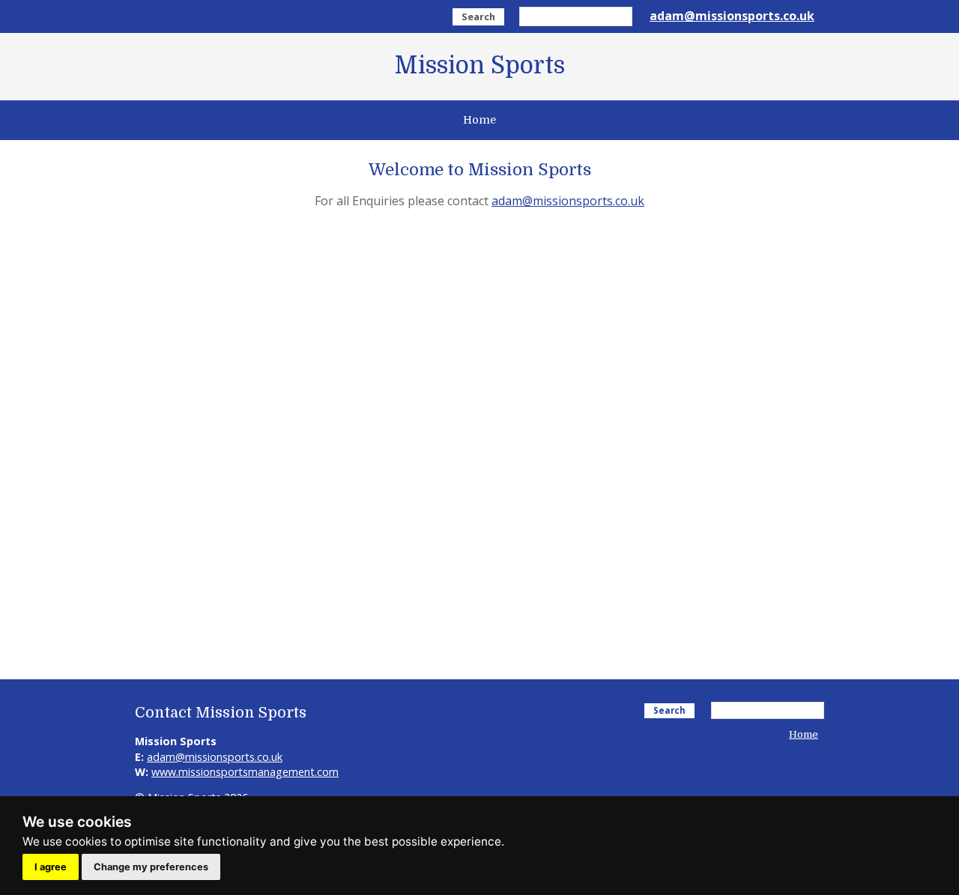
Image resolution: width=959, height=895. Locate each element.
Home (479, 120)
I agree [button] (50, 867)
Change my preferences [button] (151, 867)
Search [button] (478, 16)
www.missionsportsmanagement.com (245, 772)
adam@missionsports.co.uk (732, 15)
